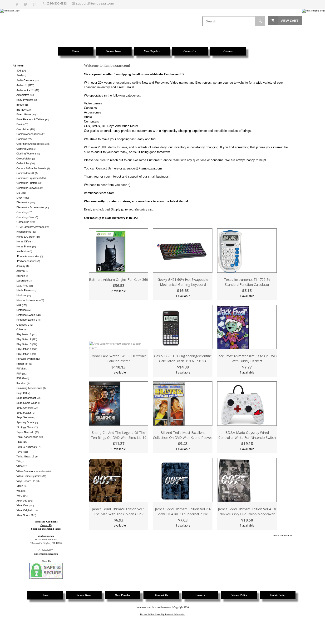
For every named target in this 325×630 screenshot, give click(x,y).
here (115, 168)
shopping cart (144, 209)
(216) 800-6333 (57, 3)
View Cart (290, 20)
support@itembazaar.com (95, 3)
